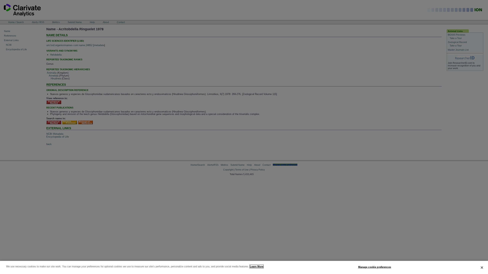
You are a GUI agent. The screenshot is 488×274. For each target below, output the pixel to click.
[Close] (482, 267)
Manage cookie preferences (374, 267)
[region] (244, 267)
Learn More (256, 266)
